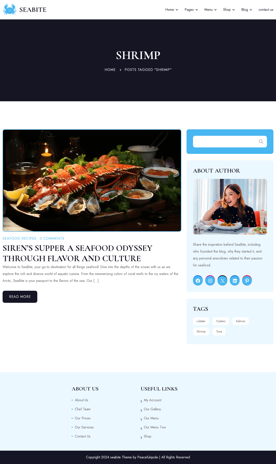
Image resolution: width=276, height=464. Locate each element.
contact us (266, 9)
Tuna (219, 331)
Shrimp (201, 331)
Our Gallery (152, 409)
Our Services (84, 427)
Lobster (201, 321)
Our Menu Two (155, 427)
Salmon (240, 321)
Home (169, 9)
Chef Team (83, 409)
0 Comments (52, 238)
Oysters (220, 321)
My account (152, 400)
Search (261, 141)
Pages (189, 9)
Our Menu (151, 418)
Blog (244, 9)
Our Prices (83, 418)
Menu (208, 9)
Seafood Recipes (19, 238)
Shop (227, 9)
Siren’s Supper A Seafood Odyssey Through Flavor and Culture (77, 253)
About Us (81, 400)
